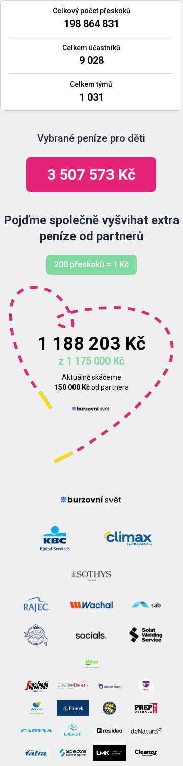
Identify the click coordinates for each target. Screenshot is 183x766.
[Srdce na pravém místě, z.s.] (146, 686)
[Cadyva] (36, 730)
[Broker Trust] (109, 686)
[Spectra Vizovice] (73, 753)
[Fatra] (36, 753)
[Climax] (127, 538)
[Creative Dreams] (73, 686)
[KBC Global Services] (54, 538)
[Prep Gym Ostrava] (146, 708)
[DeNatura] (146, 730)
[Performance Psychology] (109, 708)
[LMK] (109, 753)
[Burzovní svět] (91, 408)
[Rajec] (36, 605)
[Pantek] (73, 708)
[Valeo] (91, 664)
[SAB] (146, 605)
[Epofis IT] (73, 730)
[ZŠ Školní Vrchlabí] (36, 635)
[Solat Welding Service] (146, 635)
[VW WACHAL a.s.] (91, 605)
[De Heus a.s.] (36, 708)
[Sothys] (91, 574)
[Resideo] (109, 730)
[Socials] (91, 635)
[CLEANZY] (146, 753)
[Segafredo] (36, 686)
